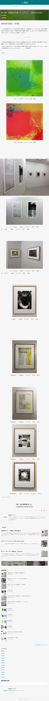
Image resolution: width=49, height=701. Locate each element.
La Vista (23, 6)
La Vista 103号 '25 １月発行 (13, 637)
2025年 (3, 651)
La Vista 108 (10, 608)
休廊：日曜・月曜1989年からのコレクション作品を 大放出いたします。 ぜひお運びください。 (20, 543)
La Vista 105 (10, 626)
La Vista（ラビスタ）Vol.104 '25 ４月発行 (15, 631)
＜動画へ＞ (3, 53)
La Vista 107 (10, 614)
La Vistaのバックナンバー (42, 645)
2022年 (3, 658)
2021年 (3, 660)
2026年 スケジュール (18, 6)
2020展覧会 (4, 17)
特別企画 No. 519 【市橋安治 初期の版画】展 (11, 530)
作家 (27, 6)
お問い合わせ (35, 6)
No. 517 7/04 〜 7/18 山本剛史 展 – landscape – (12, 551)
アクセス (30, 6)
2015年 (3, 674)
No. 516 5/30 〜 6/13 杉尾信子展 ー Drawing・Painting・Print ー (20, 595)
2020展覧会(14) (3, 497)
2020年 (3, 663)
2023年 (3, 655)
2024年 (3, 653)
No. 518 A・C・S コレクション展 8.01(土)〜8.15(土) (12, 541)
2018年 (3, 667)
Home (12, 6)
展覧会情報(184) (8, 497)
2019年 (3, 665)
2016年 (3, 672)
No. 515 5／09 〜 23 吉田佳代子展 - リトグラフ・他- (18, 601)
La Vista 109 (10, 590)
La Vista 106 (10, 620)
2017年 (3, 670)
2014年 (3, 677)
